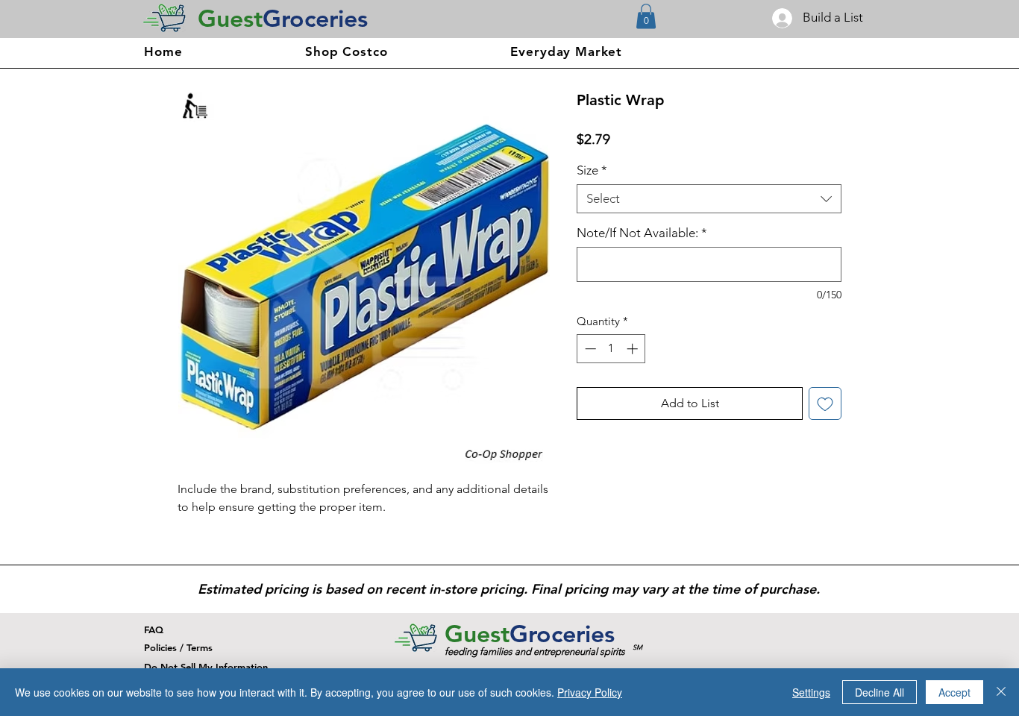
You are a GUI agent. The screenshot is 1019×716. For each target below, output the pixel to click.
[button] (646, 16)
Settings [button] (811, 692)
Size (592, 170)
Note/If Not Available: (642, 232)
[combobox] (709, 198)
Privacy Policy (589, 692)
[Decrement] (589, 348)
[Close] (1001, 692)
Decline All (879, 692)
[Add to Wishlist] (825, 403)
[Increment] (634, 348)
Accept (954, 692)
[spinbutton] (611, 348)
